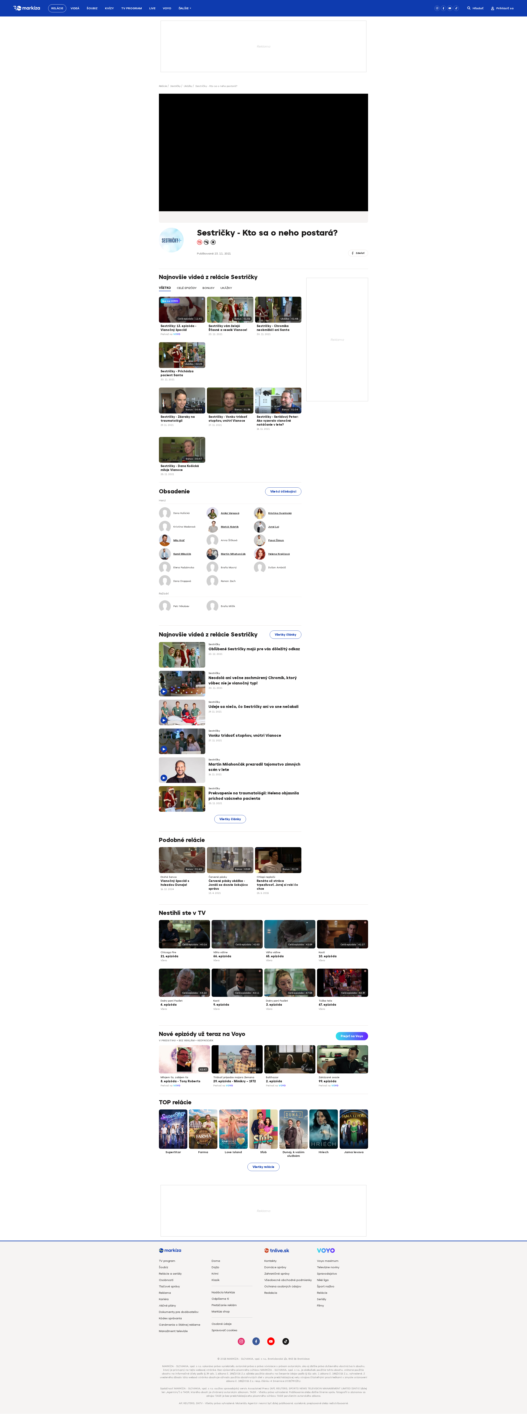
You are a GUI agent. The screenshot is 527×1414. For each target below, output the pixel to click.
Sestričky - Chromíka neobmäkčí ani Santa (273, 328)
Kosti (322, 952)
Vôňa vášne (220, 952)
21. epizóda (169, 956)
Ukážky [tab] (226, 288)
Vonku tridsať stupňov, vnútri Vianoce (245, 735)
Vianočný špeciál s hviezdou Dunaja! (175, 882)
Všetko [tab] (165, 288)
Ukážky (188, 86)
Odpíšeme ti (220, 1299)
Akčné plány (167, 1305)
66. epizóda (222, 956)
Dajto (215, 1267)
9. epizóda (221, 1004)
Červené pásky (218, 877)
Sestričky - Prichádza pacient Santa (177, 373)
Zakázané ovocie (329, 1077)
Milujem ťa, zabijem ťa (174, 1077)
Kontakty (270, 1261)
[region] (230, 290)
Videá (75, 8)
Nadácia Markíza (223, 1292)
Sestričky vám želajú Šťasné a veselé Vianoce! (228, 328)
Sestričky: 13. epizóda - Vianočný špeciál (178, 328)
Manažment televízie (173, 1331)
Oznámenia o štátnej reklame (179, 1324)
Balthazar (272, 1077)
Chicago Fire (168, 952)
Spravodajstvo (327, 1273)
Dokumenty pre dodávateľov (178, 1312)
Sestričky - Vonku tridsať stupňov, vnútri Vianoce (228, 418)
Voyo (167, 8)
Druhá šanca (169, 877)
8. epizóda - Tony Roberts (180, 1081)
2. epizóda (274, 1081)
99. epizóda (327, 1081)
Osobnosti (166, 1280)
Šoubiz (92, 8)
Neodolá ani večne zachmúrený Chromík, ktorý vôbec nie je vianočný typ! (253, 680)
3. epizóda (274, 1004)
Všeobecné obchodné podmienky (288, 1280)
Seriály (321, 1299)
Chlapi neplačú (266, 877)
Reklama (165, 1293)
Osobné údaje (222, 1324)
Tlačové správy (169, 1286)
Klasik (215, 1280)
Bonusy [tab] (209, 288)
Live (152, 8)
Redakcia (270, 1293)
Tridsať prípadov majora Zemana (233, 1077)
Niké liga (323, 1280)
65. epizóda (275, 956)
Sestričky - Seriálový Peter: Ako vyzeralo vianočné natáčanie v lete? (277, 420)
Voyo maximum (327, 1261)
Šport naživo (325, 1286)
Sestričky (175, 86)
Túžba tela (325, 1000)
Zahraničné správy (276, 1273)
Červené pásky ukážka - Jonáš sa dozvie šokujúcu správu (228, 884)
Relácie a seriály (170, 1273)
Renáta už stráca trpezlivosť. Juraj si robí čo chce (277, 884)
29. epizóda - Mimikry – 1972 (234, 1081)
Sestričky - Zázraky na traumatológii (178, 418)
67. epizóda (327, 1004)
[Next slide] (364, 1058)
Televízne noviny (328, 1267)
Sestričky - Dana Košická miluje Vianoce (180, 468)
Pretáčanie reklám (224, 1305)
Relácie (57, 8)
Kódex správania (170, 1318)
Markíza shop (221, 1311)
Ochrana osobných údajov (282, 1286)
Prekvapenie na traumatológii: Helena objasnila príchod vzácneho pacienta (254, 795)
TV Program (131, 8)
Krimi (215, 1273)
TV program (167, 1261)
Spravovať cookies (224, 1330)
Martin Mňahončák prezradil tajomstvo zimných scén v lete (254, 767)
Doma (216, 1261)
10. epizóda (328, 956)
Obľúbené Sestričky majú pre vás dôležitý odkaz (254, 649)
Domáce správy (275, 1267)
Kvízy (109, 8)
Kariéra (164, 1299)
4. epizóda (169, 1004)
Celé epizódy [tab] (187, 288)
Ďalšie (184, 8)
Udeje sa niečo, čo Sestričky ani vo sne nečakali (253, 707)
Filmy (320, 1305)
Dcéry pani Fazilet (172, 1000)
